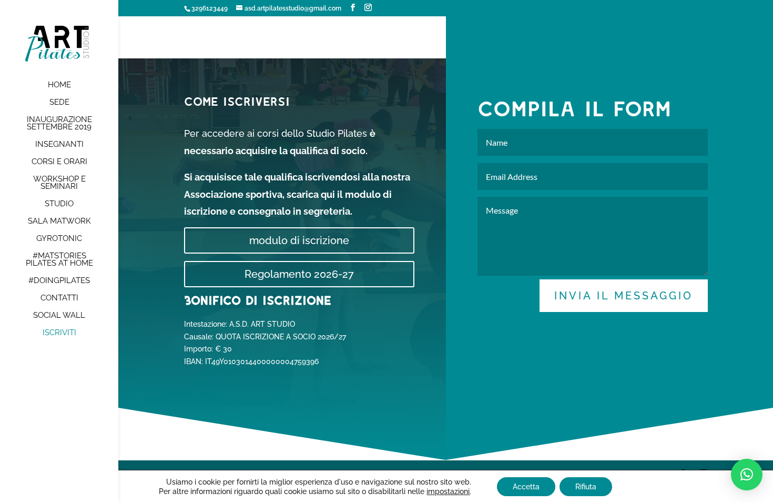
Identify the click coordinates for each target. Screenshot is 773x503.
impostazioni (448, 491)
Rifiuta (585, 486)
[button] (746, 474)
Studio (59, 204)
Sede (59, 102)
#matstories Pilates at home (59, 260)
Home (59, 85)
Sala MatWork (59, 221)
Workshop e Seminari (59, 183)
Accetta (526, 486)
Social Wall (59, 315)
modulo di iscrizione (299, 240)
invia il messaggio (623, 295)
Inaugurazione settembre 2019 (59, 124)
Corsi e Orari (59, 162)
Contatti (59, 298)
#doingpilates (59, 281)
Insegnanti (59, 144)
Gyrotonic (59, 239)
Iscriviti (59, 333)
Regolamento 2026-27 (299, 274)
